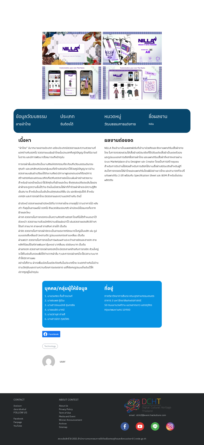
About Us (63, 405)
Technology (50, 346)
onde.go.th (140, 438)
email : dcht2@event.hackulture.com (147, 415)
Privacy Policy (66, 409)
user (63, 361)
